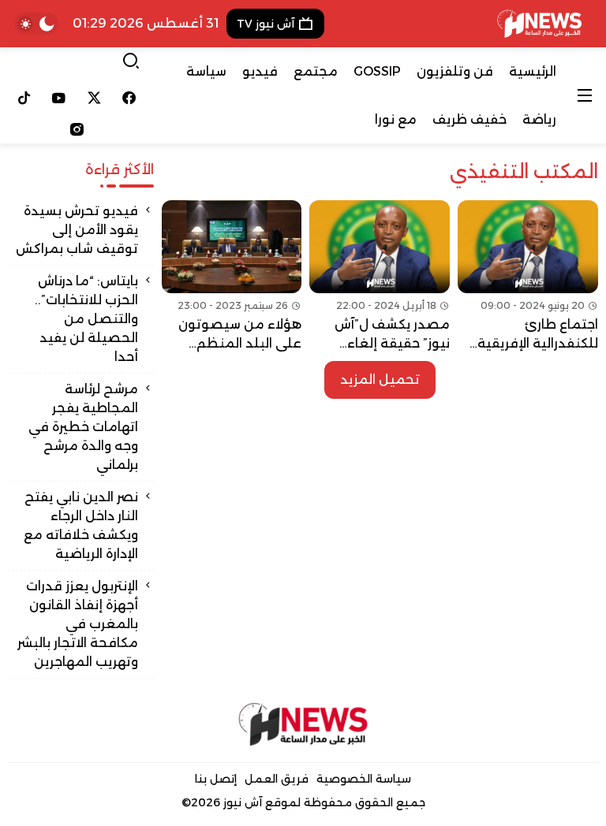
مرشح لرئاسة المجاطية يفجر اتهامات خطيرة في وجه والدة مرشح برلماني (83, 426)
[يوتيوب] (59, 98)
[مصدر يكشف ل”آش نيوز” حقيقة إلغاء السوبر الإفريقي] (379, 276)
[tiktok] (24, 98)
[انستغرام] (76, 129)
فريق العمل (277, 779)
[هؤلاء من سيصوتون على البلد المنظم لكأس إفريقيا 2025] (232, 276)
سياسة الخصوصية (363, 779)
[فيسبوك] (130, 98)
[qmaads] (303, 724)
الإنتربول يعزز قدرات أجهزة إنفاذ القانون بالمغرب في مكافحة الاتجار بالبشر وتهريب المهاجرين (77, 624)
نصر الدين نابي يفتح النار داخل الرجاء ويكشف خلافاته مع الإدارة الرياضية (81, 525)
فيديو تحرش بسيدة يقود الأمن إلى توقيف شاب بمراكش (77, 229)
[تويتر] (94, 98)
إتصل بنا (216, 779)
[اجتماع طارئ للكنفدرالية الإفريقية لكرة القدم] (528, 276)
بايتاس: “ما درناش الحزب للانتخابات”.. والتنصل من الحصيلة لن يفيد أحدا (86, 318)
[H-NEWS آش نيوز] (539, 23)
